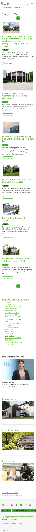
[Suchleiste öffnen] (26, 3)
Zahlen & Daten (10, 492)
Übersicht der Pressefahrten (15, 299)
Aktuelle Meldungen (11, 430)
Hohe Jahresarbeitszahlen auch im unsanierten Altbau (17, 180)
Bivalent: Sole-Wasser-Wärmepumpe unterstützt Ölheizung (14, 95)
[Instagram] (25, 505)
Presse (17, 527)
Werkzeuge (6, 530)
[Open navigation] (32, 3)
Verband (24, 527)
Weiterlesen (7, 63)
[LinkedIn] (30, 505)
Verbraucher (6, 523)
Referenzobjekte (10, 399)
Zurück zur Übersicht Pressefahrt (12, 495)
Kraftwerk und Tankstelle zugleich (14, 219)
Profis (14, 523)
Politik (20, 523)
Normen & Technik (8, 527)
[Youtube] (21, 505)
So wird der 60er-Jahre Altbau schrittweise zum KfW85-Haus (16, 259)
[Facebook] (16, 505)
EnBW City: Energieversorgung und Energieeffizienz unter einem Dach (18, 138)
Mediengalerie (9, 461)
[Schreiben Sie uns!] (3, 505)
